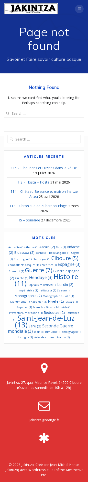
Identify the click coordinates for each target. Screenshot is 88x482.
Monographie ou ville (58, 296)
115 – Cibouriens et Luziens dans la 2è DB (44, 168)
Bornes (41, 252)
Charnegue (41, 259)
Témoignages (70, 331)
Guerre (38, 270)
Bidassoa (24, 252)
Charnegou (23, 259)
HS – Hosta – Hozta (33, 182)
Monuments (20, 301)
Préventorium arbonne (26, 313)
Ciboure (64, 258)
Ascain (47, 246)
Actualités (16, 247)
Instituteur (47, 290)
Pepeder (24, 307)
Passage (71, 301)
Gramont (16, 271)
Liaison (63, 290)
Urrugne (25, 337)
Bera (61, 247)
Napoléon (39, 301)
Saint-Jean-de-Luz (45, 321)
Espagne (69, 264)
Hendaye (41, 277)
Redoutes (54, 312)
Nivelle (56, 301)
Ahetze (31, 247)
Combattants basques (23, 265)
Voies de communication (52, 337)
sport (39, 331)
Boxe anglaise (59, 252)
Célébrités (48, 265)
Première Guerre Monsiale (52, 307)
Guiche (21, 278)
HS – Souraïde (29, 220)
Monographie (28, 295)
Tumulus (52, 331)
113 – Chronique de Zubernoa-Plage (38, 205)
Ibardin (64, 284)
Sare (35, 326)
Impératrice (28, 290)
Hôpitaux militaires (41, 285)
